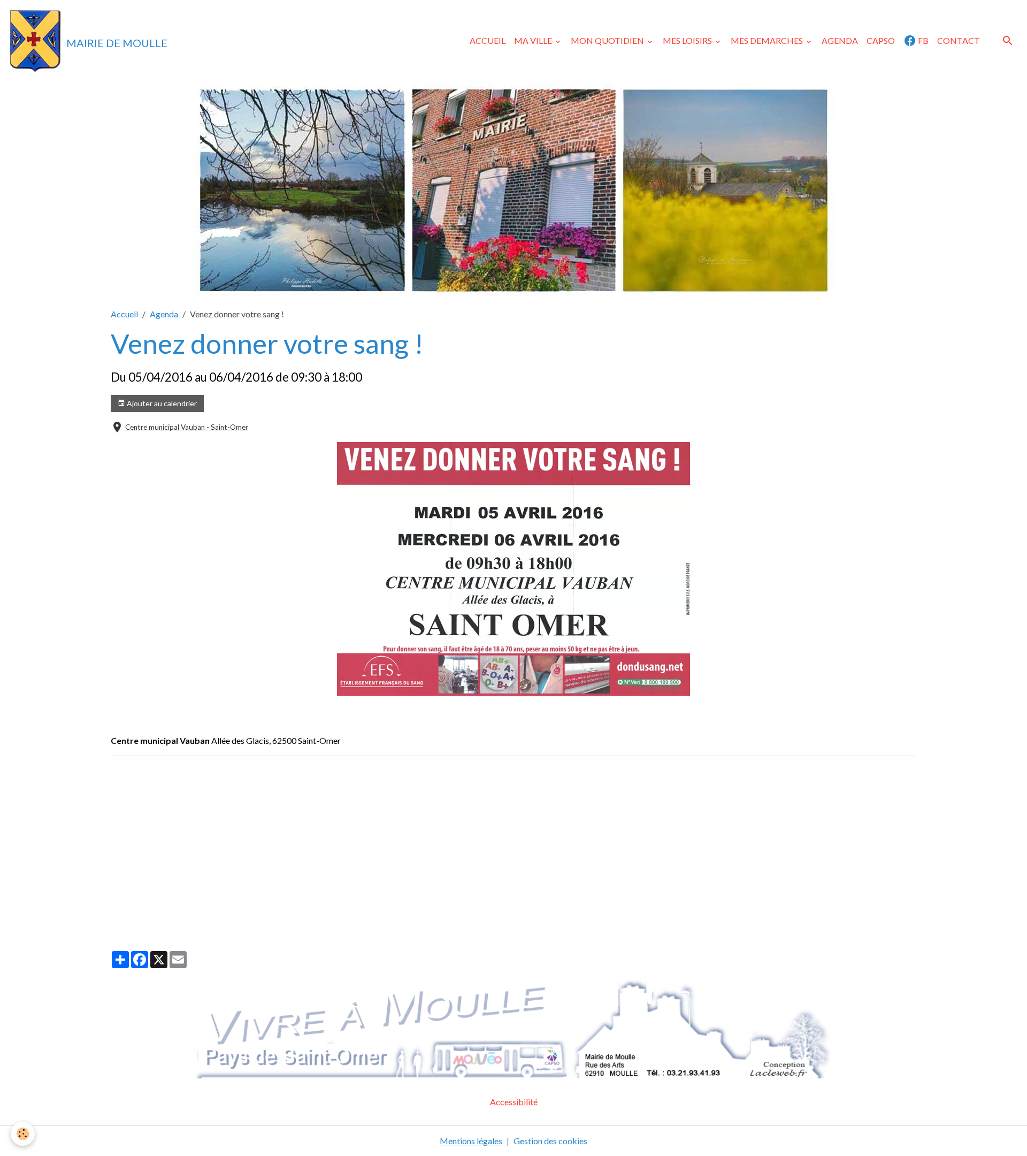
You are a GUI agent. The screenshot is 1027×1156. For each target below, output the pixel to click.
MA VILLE (534, 40)
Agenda (164, 314)
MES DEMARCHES (767, 40)
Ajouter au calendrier (161, 403)
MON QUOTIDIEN (608, 40)
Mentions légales (471, 1141)
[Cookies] (23, 1134)
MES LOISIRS (688, 40)
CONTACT (958, 40)
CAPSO (881, 40)
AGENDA (840, 40)
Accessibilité (514, 1102)
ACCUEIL (487, 40)
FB (922, 40)
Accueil (124, 314)
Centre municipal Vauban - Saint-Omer (186, 426)
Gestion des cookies (550, 1141)
